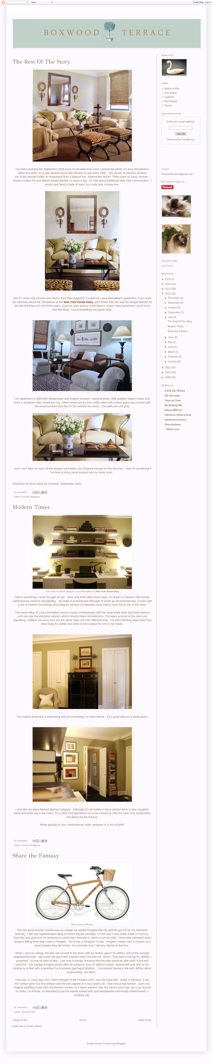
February (173, 356)
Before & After (172, 88)
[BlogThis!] (36, 492)
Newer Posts (20, 1020)
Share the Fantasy (35, 855)
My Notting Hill (173, 405)
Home (83, 1020)
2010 (168, 372)
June (171, 337)
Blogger (121, 1043)
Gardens (169, 97)
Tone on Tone (173, 400)
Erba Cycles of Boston (82, 924)
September (174, 312)
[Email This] (34, 492)
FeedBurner (188, 139)
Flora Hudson (173, 424)
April (171, 347)
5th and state (172, 395)
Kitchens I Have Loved (178, 415)
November (174, 302)
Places (168, 105)
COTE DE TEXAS (175, 391)
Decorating (171, 92)
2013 (168, 288)
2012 (168, 293)
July (170, 317)
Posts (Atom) (34, 1026)
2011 (168, 367)
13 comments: (21, 840)
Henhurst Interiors (175, 419)
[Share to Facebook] (42, 492)
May (170, 342)
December (174, 298)
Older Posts (144, 1020)
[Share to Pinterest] (45, 492)
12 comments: (21, 1007)
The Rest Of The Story (41, 61)
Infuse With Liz (173, 410)
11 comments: (21, 492)
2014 (168, 284)
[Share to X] (39, 492)
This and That (28, 1012)
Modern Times (31, 507)
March (172, 352)
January (173, 361)
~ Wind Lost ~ (173, 429)
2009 (168, 377)
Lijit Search (167, 265)
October (172, 307)
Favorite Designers (30, 496)
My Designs (171, 101)
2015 (168, 279)
